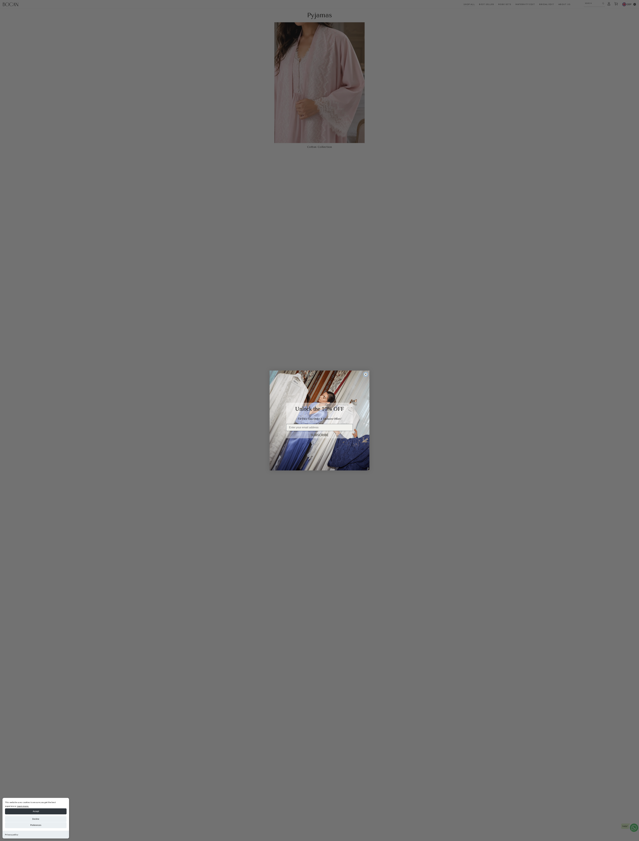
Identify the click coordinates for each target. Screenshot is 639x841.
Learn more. (23, 806)
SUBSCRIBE (319, 435)
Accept (36, 811)
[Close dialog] (366, 374)
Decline (35, 819)
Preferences (35, 825)
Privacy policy (11, 834)
